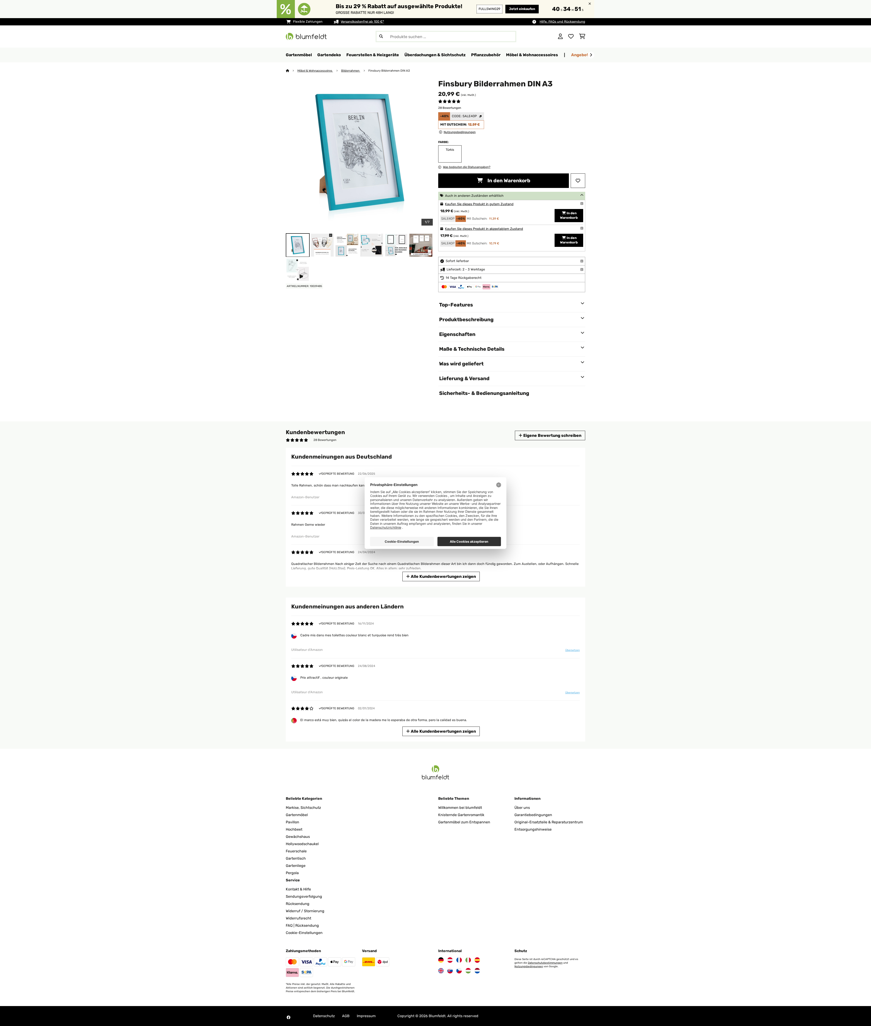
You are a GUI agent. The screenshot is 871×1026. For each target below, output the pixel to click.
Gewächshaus (298, 836)
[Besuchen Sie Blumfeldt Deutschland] (441, 960)
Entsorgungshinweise (533, 829)
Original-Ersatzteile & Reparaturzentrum (548, 822)
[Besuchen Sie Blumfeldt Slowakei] (450, 970)
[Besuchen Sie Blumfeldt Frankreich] (459, 960)
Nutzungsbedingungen (528, 966)
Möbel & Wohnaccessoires (315, 70)
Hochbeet (294, 829)
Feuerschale (296, 851)
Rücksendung (297, 904)
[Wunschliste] (571, 36)
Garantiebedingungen (533, 815)
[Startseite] (291, 70)
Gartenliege (296, 865)
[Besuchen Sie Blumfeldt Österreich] (450, 960)
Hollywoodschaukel (302, 844)
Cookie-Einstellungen (304, 933)
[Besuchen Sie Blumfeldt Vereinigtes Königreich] (441, 970)
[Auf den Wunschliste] (578, 180)
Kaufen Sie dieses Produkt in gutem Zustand (479, 204)
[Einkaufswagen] (582, 36)
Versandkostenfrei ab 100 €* (362, 22)
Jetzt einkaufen (522, 9)
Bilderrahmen (350, 70)
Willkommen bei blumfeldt (460, 807)
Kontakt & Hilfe (298, 889)
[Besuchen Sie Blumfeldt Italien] (468, 960)
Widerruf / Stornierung (305, 911)
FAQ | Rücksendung (302, 925)
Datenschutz (324, 1016)
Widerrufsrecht (298, 918)
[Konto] (560, 36)
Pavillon (292, 822)
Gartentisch (296, 858)
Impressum (366, 1016)
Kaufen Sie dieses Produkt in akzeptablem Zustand (484, 229)
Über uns (522, 807)
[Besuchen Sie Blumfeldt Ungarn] (468, 970)
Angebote (581, 54)
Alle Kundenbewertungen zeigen (443, 576)
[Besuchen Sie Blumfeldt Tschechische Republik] (459, 970)
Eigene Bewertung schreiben (551, 435)
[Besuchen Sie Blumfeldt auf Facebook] (288, 1017)
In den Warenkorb (508, 180)
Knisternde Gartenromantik (461, 815)
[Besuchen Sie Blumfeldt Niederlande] (477, 970)
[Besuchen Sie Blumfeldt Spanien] (477, 960)
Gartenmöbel (297, 815)
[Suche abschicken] (381, 36)
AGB (346, 1016)
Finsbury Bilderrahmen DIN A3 (389, 70)
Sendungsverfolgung (304, 896)
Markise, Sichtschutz (303, 807)
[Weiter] (590, 55)
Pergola (292, 873)
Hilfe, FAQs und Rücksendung (562, 22)
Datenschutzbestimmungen (545, 962)
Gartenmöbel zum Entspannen (464, 822)
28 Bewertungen (449, 107)
